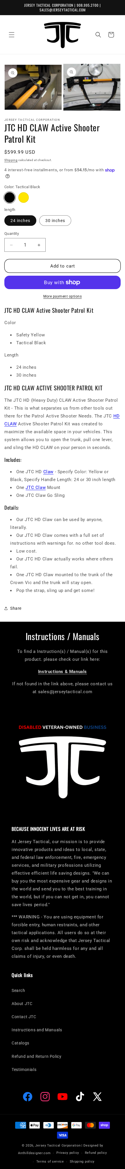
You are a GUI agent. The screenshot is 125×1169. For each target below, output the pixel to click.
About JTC (22, 1003)
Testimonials (24, 1069)
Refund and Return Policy (36, 1056)
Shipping (11, 160)
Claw (48, 471)
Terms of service (50, 1161)
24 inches (20, 220)
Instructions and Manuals (37, 1030)
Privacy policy (67, 1153)
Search (18, 990)
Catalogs (20, 1043)
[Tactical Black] (9, 197)
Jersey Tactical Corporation (58, 1145)
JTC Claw (36, 487)
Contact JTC (24, 1016)
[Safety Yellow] (23, 197)
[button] (11, 34)
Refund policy (96, 1153)
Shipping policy (82, 1161)
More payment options (62, 296)
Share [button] (16, 608)
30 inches (55, 220)
